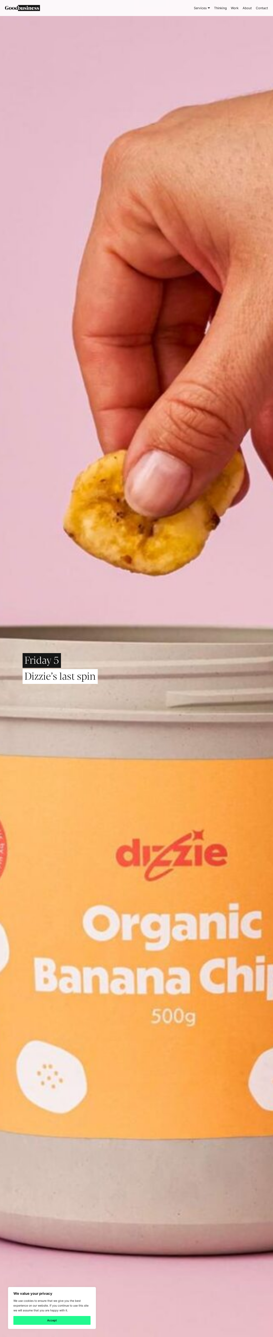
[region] (52, 1308)
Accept (52, 1320)
